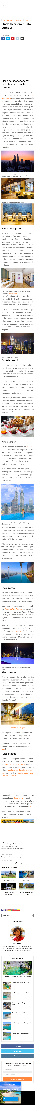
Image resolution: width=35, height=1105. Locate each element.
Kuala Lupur (8, 844)
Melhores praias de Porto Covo (21, 993)
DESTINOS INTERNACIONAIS (14, 20)
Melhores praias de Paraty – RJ (21, 1023)
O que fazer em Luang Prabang (11, 863)
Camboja (15, 764)
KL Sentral (16, 631)
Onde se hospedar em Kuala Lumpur (12, 848)
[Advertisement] (17, 61)
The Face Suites (12, 293)
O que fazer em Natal (18, 1013)
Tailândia (7, 764)
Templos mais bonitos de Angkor (12, 857)
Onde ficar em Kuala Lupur (9, 846)
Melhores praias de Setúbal (20, 1033)
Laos (23, 764)
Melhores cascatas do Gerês (20, 983)
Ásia (3, 20)
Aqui (30, 807)
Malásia (26, 20)
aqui (10, 412)
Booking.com (19, 798)
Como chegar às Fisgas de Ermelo (20, 1003)
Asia (2, 844)
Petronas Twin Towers (13, 609)
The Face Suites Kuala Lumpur (13, 728)
